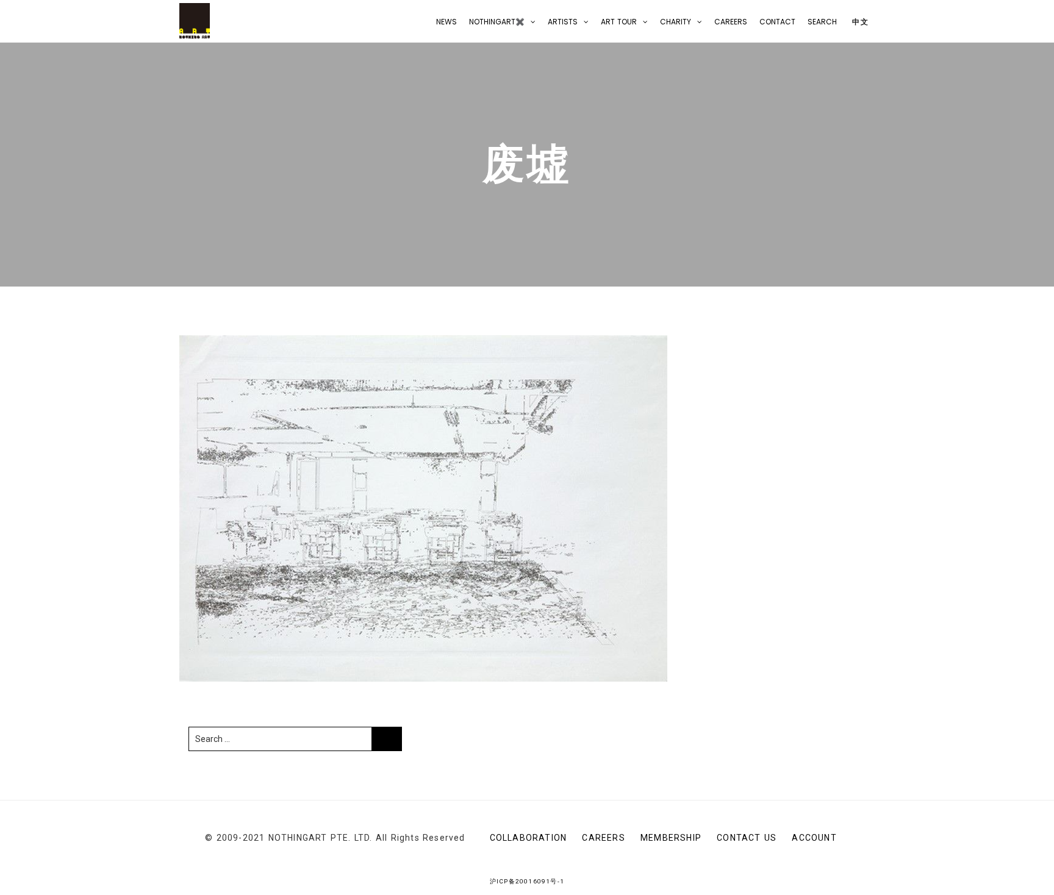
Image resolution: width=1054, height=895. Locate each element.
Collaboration (528, 838)
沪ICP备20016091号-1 (527, 881)
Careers (730, 21)
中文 (859, 21)
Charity (675, 21)
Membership (670, 838)
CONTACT (777, 21)
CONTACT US (746, 838)
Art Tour (619, 21)
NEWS (446, 21)
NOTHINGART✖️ (497, 21)
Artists (563, 21)
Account (814, 838)
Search (822, 21)
